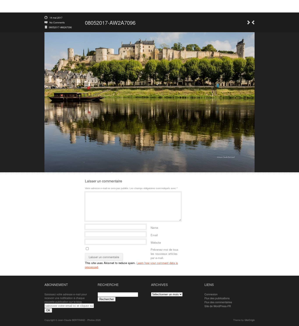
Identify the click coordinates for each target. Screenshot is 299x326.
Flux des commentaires (218, 302)
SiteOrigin (249, 320)
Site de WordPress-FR (217, 306)
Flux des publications (217, 298)
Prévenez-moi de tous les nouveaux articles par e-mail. (164, 248)
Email (154, 234)
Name (154, 227)
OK (48, 310)
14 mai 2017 (55, 17)
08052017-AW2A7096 (60, 27)
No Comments (57, 22)
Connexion (211, 294)
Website (156, 241)
